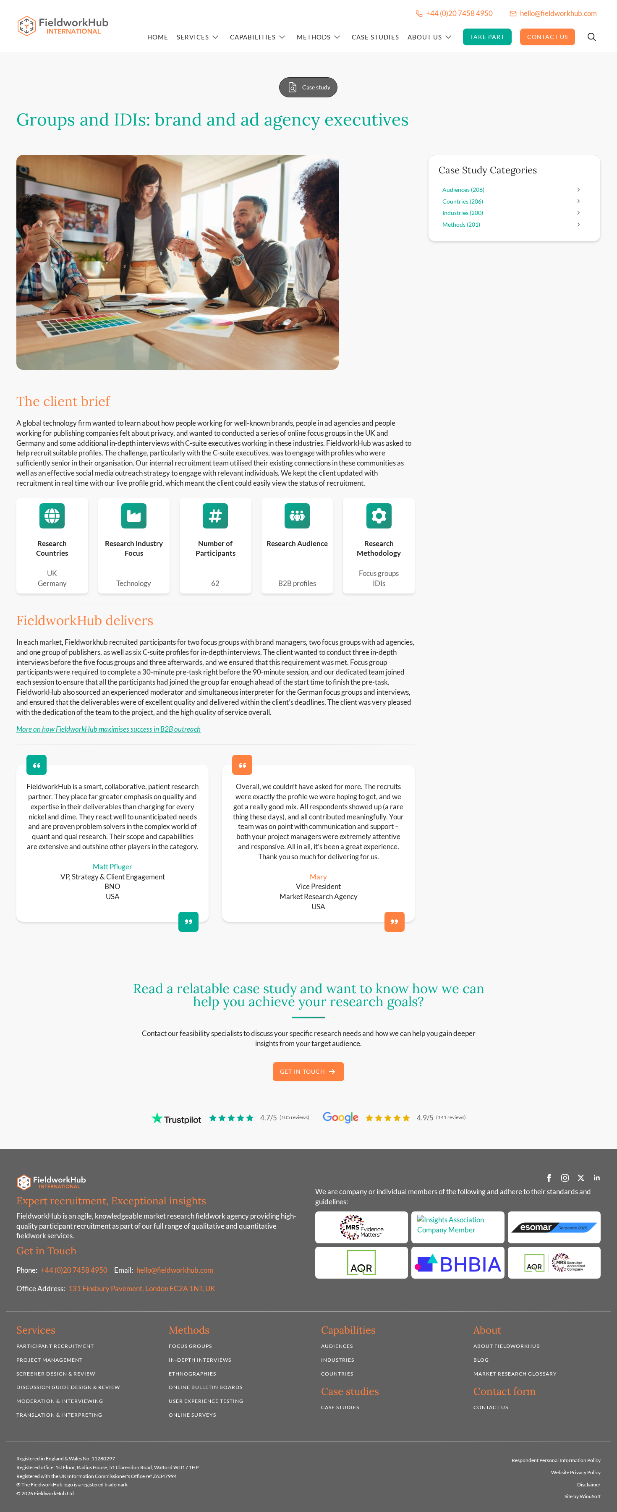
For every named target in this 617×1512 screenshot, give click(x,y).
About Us (425, 37)
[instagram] (565, 1178)
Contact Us (547, 36)
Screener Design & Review (55, 1374)
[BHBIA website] (457, 1263)
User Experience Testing (206, 1401)
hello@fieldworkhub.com (174, 1270)
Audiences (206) (463, 189)
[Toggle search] (591, 37)
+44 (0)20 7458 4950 (74, 1270)
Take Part (487, 36)
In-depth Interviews (200, 1360)
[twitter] (581, 1178)
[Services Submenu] (215, 37)
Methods (314, 37)
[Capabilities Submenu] (282, 37)
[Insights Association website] (457, 1227)
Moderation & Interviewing (59, 1401)
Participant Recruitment (55, 1346)
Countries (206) (462, 201)
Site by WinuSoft (583, 1496)
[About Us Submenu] (448, 37)
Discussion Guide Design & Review (68, 1387)
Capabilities (253, 37)
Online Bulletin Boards (206, 1387)
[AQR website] (361, 1263)
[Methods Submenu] (337, 37)
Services (193, 37)
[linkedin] (597, 1178)
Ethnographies (192, 1374)
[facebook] (549, 1178)
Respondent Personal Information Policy (556, 1460)
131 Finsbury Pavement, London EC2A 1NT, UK (141, 1288)
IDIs (379, 583)
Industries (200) (462, 212)
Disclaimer (589, 1484)
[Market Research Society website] (361, 1227)
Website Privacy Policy (576, 1472)
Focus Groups (190, 1346)
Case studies (340, 1408)
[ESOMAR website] (554, 1227)
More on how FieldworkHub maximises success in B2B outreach (108, 729)
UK (52, 573)
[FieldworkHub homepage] (63, 26)
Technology (133, 583)
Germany (52, 583)
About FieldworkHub (506, 1346)
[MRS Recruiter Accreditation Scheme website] (554, 1263)
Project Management (49, 1360)
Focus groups (379, 573)
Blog (481, 1360)
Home (157, 37)
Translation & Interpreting (59, 1415)
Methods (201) (461, 224)
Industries (337, 1360)
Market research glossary (515, 1374)
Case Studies (375, 37)
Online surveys (192, 1415)
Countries (337, 1374)
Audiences (337, 1346)
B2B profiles (297, 583)
